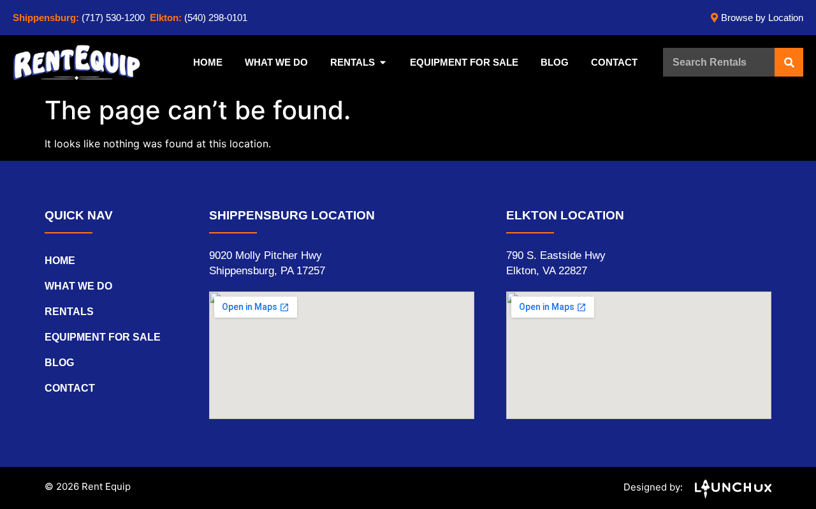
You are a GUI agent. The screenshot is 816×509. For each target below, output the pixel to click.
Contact (70, 388)
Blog (59, 362)
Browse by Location (762, 17)
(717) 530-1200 (113, 17)
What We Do (78, 286)
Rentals (69, 311)
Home (60, 260)
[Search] (789, 62)
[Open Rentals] (383, 62)
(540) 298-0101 (215, 17)
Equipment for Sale (103, 337)
